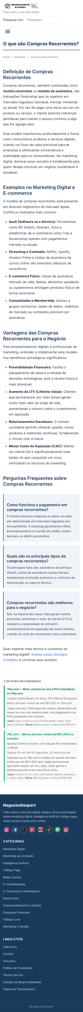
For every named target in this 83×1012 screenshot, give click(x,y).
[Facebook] (15, 829)
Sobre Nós (10, 946)
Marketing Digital (14, 849)
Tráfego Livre (11, 919)
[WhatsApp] (57, 829)
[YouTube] (40, 829)
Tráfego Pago (12, 870)
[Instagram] (6, 829)
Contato (8, 953)
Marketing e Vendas (16, 926)
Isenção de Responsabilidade (22, 982)
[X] (23, 829)
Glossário (19, 57)
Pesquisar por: (13, 20)
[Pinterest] (32, 829)
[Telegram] (66, 829)
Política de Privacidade (17, 968)
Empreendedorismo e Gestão (22, 905)
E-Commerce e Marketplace (21, 891)
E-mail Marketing (14, 884)
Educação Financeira (16, 912)
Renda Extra (11, 898)
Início (6, 57)
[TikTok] (49, 829)
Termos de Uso (13, 975)
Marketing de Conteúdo (18, 856)
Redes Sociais (12, 877)
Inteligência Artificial (16, 863)
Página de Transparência (19, 989)
